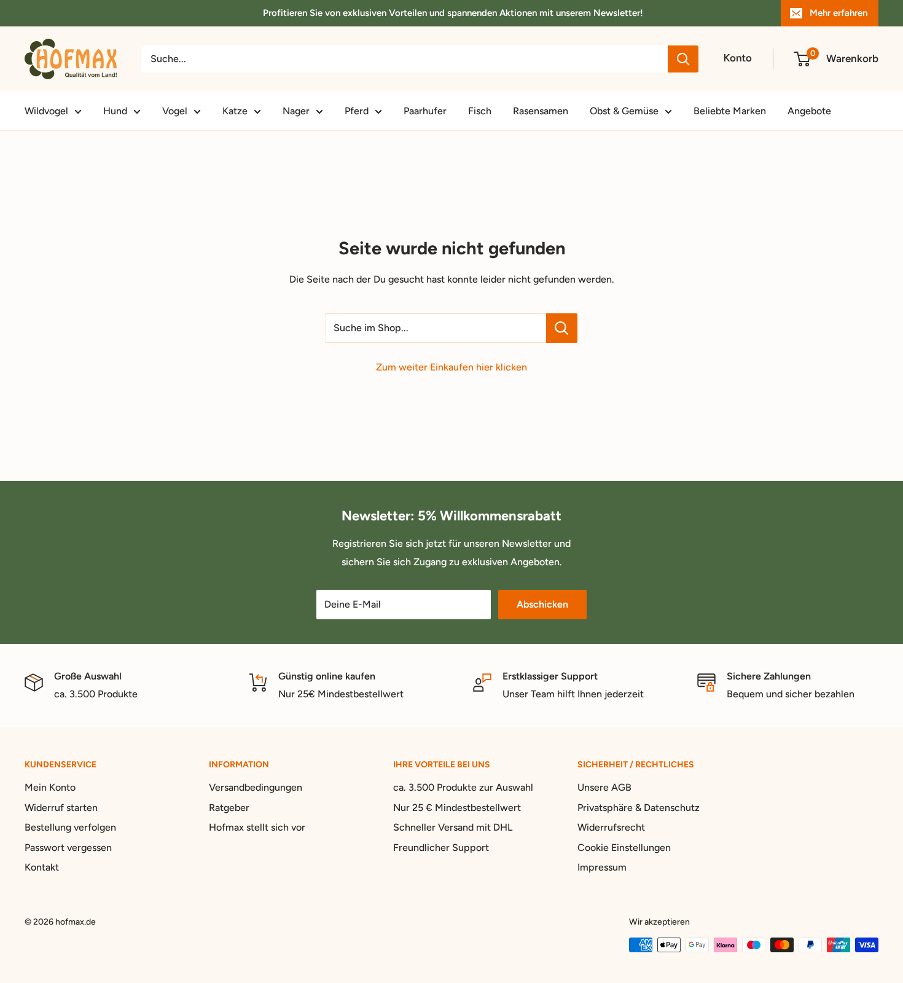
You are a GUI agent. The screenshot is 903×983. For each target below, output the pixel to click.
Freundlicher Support (441, 847)
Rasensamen (540, 111)
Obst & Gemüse (624, 111)
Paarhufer (425, 111)
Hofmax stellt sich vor (257, 827)
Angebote (809, 111)
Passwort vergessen (68, 847)
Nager (296, 111)
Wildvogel (46, 111)
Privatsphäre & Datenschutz (638, 807)
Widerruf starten (61, 807)
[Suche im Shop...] (561, 328)
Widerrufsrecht (611, 827)
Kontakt (42, 867)
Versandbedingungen (255, 787)
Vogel (174, 111)
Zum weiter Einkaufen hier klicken (451, 367)
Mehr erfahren (838, 12)
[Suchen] (683, 58)
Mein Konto (50, 787)
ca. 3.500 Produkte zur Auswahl (463, 787)
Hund (115, 111)
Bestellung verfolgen (70, 827)
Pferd (357, 111)
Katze (235, 111)
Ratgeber (229, 807)
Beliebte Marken (730, 111)
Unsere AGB (604, 787)
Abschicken (542, 604)
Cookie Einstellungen (624, 847)
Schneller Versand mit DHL (452, 827)
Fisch (479, 111)
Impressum (602, 867)
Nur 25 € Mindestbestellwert (457, 807)
